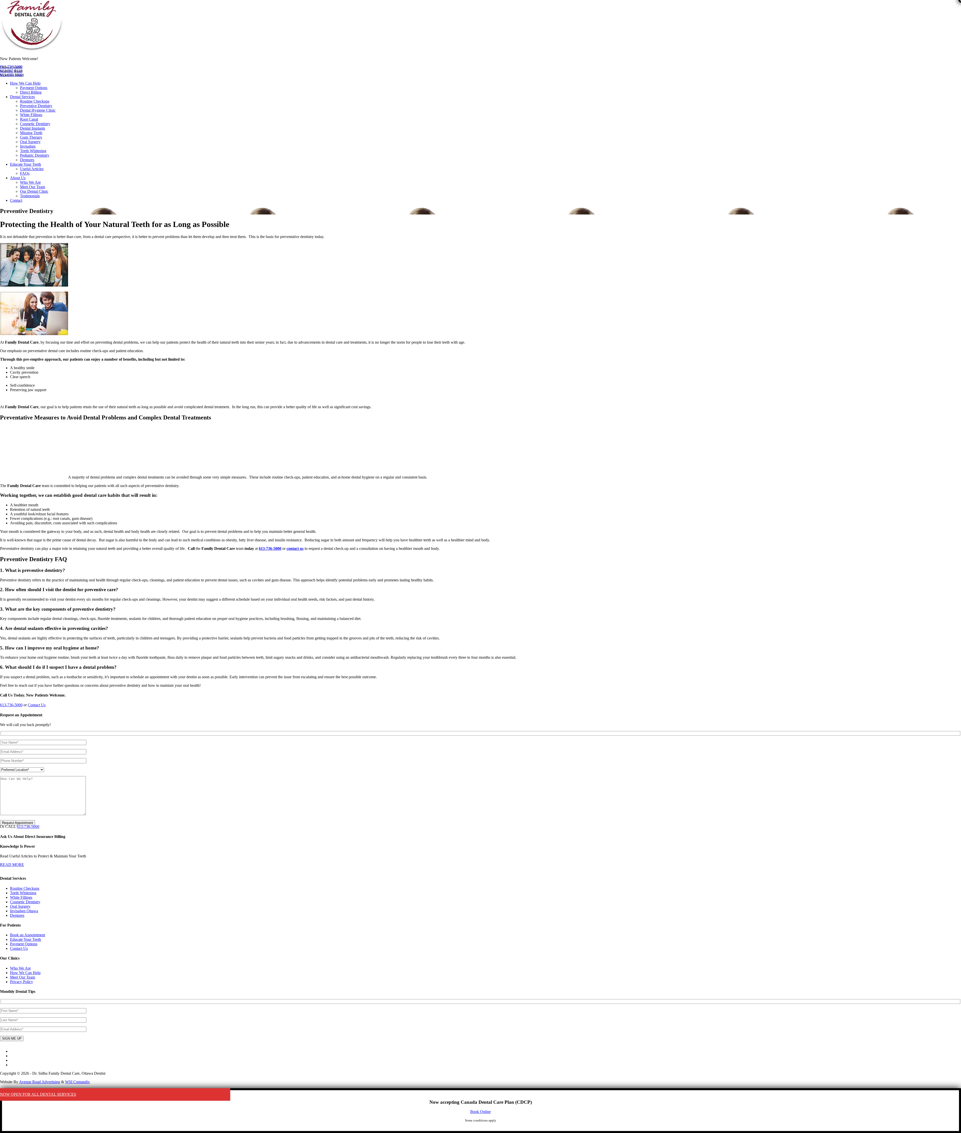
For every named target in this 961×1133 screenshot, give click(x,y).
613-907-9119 (11, 71)
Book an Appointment (27, 935)
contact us (295, 548)
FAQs (25, 173)
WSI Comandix (77, 1082)
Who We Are (30, 182)
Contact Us (37, 705)
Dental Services (22, 97)
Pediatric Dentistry (34, 155)
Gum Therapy (31, 137)
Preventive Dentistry (36, 106)
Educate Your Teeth (25, 164)
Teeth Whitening (33, 151)
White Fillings (31, 115)
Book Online (480, 1111)
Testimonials (30, 196)
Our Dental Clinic (34, 191)
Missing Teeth (31, 133)
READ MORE (12, 864)
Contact (16, 200)
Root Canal (29, 119)
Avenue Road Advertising (39, 1082)
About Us (18, 178)
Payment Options (33, 88)
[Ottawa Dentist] (32, 50)
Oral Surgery (30, 142)
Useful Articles (32, 169)
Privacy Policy (21, 982)
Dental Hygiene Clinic (38, 110)
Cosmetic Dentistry (35, 124)
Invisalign (28, 146)
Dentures (27, 160)
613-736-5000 (11, 67)
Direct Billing (31, 92)
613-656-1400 (11, 75)
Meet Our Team (32, 187)
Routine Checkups (34, 101)
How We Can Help (25, 83)
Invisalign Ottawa (24, 911)
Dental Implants (32, 128)
